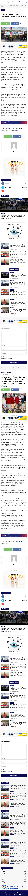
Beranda (2, 5)
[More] (20, 23)
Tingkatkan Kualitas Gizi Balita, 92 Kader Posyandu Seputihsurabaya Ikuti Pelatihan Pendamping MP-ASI (18, 253)
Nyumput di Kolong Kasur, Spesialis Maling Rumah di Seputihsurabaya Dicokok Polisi (17, 261)
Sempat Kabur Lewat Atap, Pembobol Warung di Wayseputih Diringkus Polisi (13, 215)
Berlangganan (23, 190)
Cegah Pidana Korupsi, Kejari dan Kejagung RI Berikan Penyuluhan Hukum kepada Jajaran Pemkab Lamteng (18, 246)
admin (6, 19)
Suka (25, 183)
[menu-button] (2, 2)
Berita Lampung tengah (17, 128)
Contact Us (14, 894)
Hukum (3, 213)
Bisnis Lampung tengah (14, 130)
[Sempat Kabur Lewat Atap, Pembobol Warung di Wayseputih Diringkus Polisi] (14, 205)
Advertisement (8, 894)
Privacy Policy (20, 894)
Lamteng (3, 248)
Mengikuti (24, 187)
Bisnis (6, 5)
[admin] (2, 20)
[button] (26, 2)
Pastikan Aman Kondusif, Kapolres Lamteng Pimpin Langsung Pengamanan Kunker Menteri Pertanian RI (18, 311)
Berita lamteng (5, 130)
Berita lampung (8, 128)
